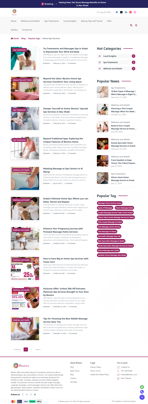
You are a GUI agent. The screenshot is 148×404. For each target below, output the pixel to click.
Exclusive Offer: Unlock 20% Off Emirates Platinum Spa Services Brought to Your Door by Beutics (66, 291)
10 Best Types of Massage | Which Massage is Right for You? (123, 94)
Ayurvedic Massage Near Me (109, 236)
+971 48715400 (126, 371)
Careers (73, 378)
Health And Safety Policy (99, 374)
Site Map (73, 382)
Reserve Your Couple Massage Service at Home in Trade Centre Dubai (124, 128)
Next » (38, 349)
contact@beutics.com (128, 374)
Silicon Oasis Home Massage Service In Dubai (116, 217)
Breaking (49, 4)
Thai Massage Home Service (109, 227)
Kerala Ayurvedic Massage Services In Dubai (115, 246)
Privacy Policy (95, 367)
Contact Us (27, 30)
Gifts (109, 21)
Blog (23, 38)
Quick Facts (74, 371)
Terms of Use (95, 371)
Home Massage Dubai (124, 208)
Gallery (14, 30)
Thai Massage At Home (107, 231)
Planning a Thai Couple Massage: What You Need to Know (124, 111)
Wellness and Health (30, 21)
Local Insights (69, 21)
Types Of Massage (105, 208)
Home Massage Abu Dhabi (108, 250)
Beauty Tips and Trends (91, 21)
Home (13, 21)
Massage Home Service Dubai (109, 203)
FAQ (72, 367)
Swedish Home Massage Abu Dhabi (112, 255)
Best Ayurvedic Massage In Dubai (111, 241)
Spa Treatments (51, 21)
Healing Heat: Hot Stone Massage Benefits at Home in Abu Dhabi (82, 4)
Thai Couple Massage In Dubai (110, 222)
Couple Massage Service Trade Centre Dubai (115, 212)
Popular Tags (34, 38)
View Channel (125, 378)
